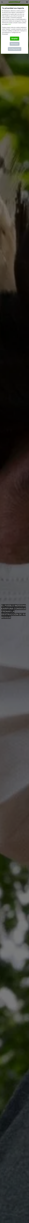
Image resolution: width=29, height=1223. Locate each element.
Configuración (14, 49)
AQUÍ (9, 24)
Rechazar (14, 44)
